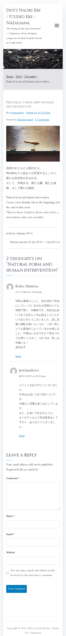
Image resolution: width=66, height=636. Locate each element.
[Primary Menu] (57, 26)
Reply (18, 356)
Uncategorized (25, 120)
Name (10, 516)
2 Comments (42, 120)
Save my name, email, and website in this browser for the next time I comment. (32, 572)
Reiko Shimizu (26, 286)
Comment (12, 478)
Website (10, 552)
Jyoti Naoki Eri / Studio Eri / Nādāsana (23, 17)
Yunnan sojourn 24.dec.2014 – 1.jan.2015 (33, 242)
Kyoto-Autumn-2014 (20, 233)
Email (10, 534)
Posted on (38, 113)
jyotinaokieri (17, 113)
